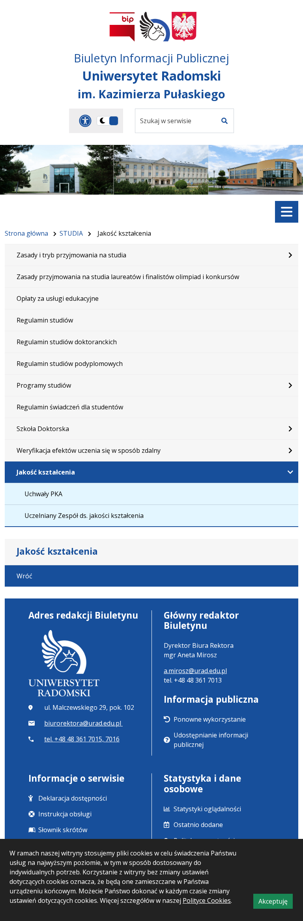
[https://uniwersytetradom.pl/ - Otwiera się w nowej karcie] (155, 26)
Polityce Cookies (207, 900)
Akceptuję (275, 903)
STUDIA (71, 233)
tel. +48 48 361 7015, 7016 (82, 739)
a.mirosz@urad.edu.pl (195, 670)
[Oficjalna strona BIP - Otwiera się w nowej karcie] (122, 26)
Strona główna (26, 233)
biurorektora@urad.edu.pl (83, 723)
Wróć (24, 576)
